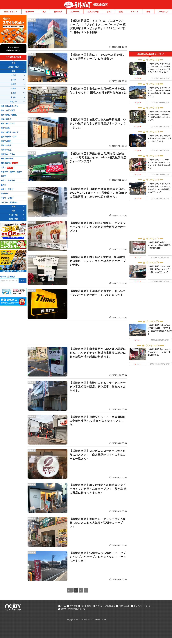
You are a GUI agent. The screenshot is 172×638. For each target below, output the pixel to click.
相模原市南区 (9, 163)
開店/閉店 (58, 11)
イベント (134, 11)
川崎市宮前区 (6, 145)
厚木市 (3, 176)
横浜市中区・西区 (8, 110)
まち (109, 11)
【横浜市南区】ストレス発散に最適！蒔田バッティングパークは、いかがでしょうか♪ (159, 269)
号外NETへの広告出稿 (105, 606)
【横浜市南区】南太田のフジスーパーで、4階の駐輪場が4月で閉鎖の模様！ (159, 245)
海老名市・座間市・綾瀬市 (11, 172)
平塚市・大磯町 (7, 198)
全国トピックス (10, 11)
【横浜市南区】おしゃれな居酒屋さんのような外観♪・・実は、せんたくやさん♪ (159, 138)
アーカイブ (163, 11)
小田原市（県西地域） (9, 202)
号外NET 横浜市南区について (72, 609)
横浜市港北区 (6, 119)
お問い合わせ (124, 606)
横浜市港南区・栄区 (9, 137)
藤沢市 (3, 185)
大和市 (6, 167)
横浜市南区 (100, 4)
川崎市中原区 (6, 150)
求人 (44, 11)
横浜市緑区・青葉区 (9, 115)
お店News (75, 11)
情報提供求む (86, 606)
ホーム (63, 606)
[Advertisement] (77, 333)
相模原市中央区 (7, 159)
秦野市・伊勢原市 (8, 180)
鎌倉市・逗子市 (7, 189)
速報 (148, 11)
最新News (30, 11)
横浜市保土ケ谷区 (8, 124)
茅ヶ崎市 (4, 194)
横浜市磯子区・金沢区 (9, 132)
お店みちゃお (93, 11)
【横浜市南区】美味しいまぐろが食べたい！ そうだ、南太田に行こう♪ (159, 352)
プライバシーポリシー (143, 606)
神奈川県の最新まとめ (9, 106)
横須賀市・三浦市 (8, 154)
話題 (121, 11)
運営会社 (73, 606)
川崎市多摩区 (6, 141)
